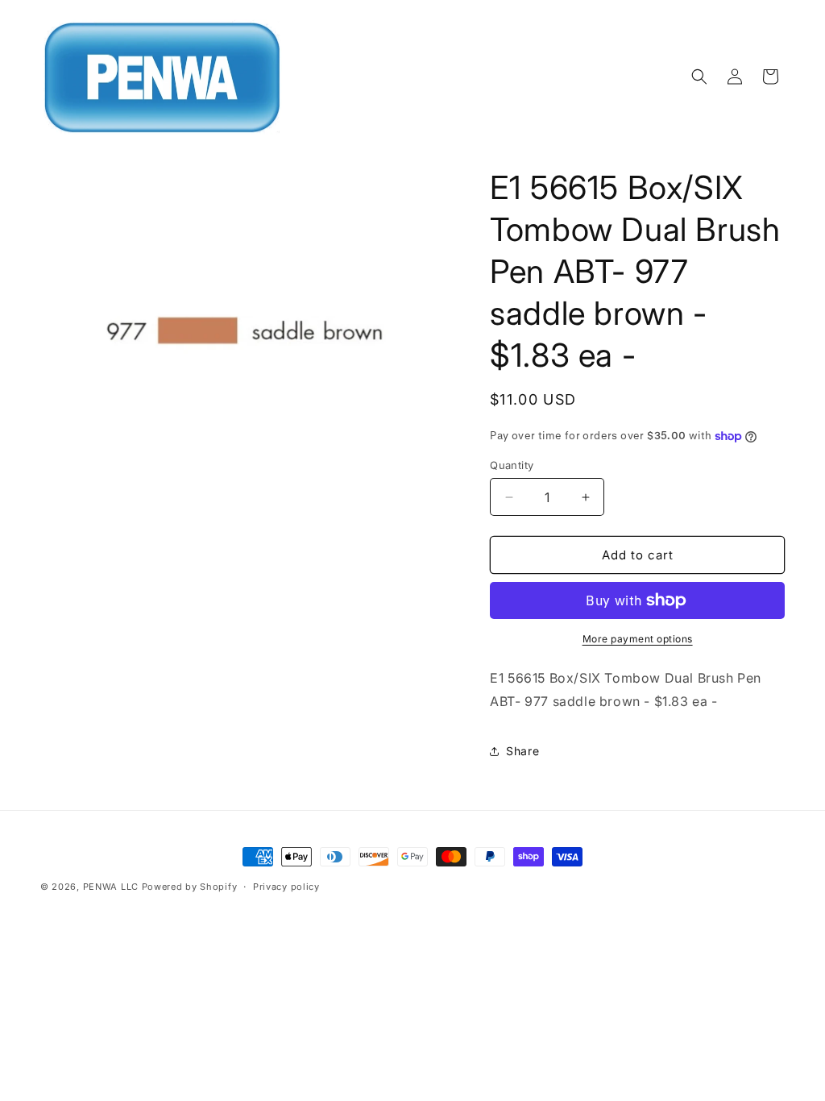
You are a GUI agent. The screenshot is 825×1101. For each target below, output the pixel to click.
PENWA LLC (111, 886)
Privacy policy (286, 886)
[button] (699, 76)
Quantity (511, 465)
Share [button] (522, 751)
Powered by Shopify (190, 886)
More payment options (637, 639)
